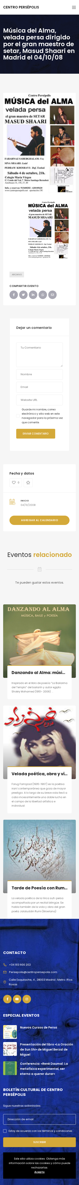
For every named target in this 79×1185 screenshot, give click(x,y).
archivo (17, 274)
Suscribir (39, 1142)
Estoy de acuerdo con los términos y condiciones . (41, 1131)
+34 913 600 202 (20, 965)
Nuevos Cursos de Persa (38, 1027)
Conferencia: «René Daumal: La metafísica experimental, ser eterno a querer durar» (44, 1069)
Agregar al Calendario (39, 520)
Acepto (39, 1172)
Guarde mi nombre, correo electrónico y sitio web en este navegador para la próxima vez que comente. (42, 416)
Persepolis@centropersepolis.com (33, 972)
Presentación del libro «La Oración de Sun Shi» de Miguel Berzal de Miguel (46, 1049)
